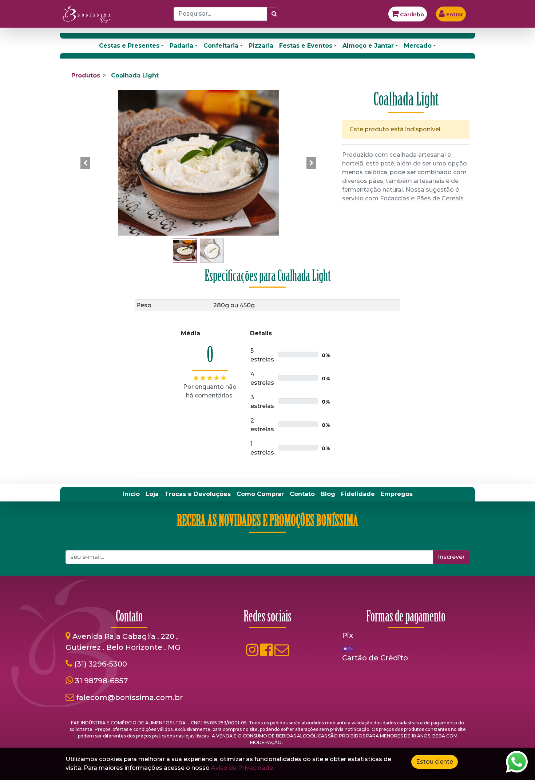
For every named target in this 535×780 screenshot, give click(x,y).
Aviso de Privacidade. (242, 767)
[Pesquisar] (274, 14)
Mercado (418, 45)
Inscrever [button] (451, 556)
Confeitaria (220, 45)
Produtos (85, 75)
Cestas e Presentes (129, 45)
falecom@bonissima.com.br (129, 697)
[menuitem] (131, 494)
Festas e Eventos (305, 45)
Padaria (181, 45)
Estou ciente (434, 761)
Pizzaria (261, 45)
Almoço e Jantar (368, 45)
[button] (86, 163)
